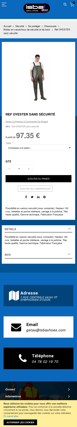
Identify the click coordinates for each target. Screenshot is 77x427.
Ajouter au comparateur (35, 188)
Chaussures (50, 26)
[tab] (38, 229)
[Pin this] (44, 196)
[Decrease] (9, 168)
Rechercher (65, 4)
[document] (38, 413)
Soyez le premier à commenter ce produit (27, 121)
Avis (8, 254)
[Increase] (28, 168)
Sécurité (19, 26)
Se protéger (34, 26)
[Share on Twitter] (32, 196)
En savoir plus (11, 416)
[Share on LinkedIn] (38, 196)
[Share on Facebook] (26, 196)
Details (10, 229)
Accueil (7, 26)
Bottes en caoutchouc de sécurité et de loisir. (27, 29)
